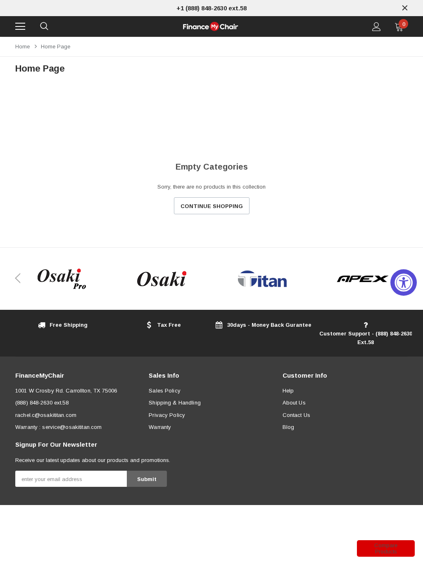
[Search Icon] (44, 26)
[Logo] (210, 26)
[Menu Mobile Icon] (20, 26)
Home (22, 46)
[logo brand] (61, 278)
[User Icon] (376, 26)
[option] (211, 8)
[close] (405, 8)
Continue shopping (212, 206)
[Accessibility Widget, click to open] (403, 282)
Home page (55, 46)
